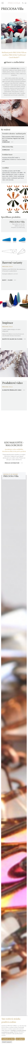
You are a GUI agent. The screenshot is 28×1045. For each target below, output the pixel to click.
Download (6, 142)
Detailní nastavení (6, 1042)
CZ (25, 3)
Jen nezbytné (20, 1039)
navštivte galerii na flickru (12, 339)
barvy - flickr (7, 280)
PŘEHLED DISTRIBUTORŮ (12, 463)
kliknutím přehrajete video (12, 390)
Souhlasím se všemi (8, 1039)
